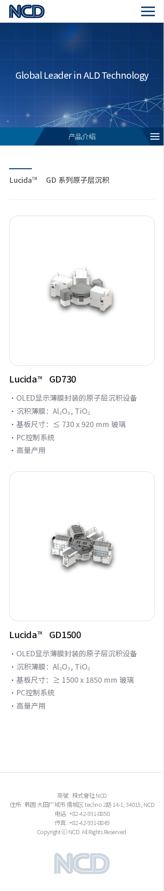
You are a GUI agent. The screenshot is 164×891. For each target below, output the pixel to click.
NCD (37, 11)
